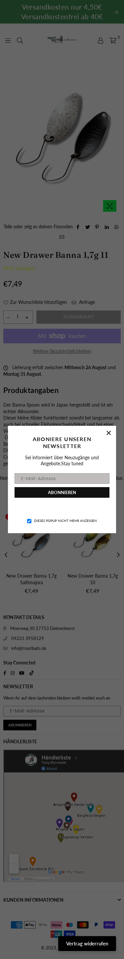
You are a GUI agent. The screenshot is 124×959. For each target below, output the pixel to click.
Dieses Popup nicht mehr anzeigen (65, 521)
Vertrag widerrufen (87, 943)
